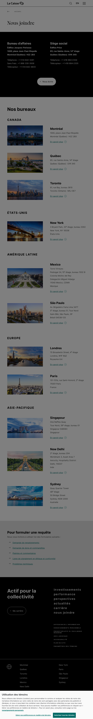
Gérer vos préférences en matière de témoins (33, 715)
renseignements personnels (12, 710)
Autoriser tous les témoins (64, 715)
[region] (46, 705)
